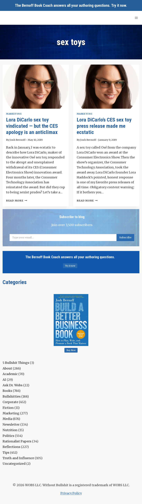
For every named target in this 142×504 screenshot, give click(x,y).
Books (7, 391)
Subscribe (125, 237)
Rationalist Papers (17, 441)
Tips (6, 452)
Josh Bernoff (17, 139)
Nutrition (10, 430)
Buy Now (71, 350)
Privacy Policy (71, 493)
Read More (16, 200)
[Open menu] (136, 17)
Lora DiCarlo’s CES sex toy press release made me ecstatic (104, 126)
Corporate (10, 402)
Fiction (8, 408)
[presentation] (36, 87)
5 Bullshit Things (16, 363)
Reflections (11, 447)
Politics (8, 436)
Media (7, 419)
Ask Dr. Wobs (13, 385)
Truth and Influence (18, 458)
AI (4, 380)
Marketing (14, 113)
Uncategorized (14, 464)
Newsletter (11, 424)
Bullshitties (12, 396)
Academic (10, 374)
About (7, 368)
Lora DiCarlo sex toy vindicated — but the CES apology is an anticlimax (32, 126)
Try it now (118, 5)
